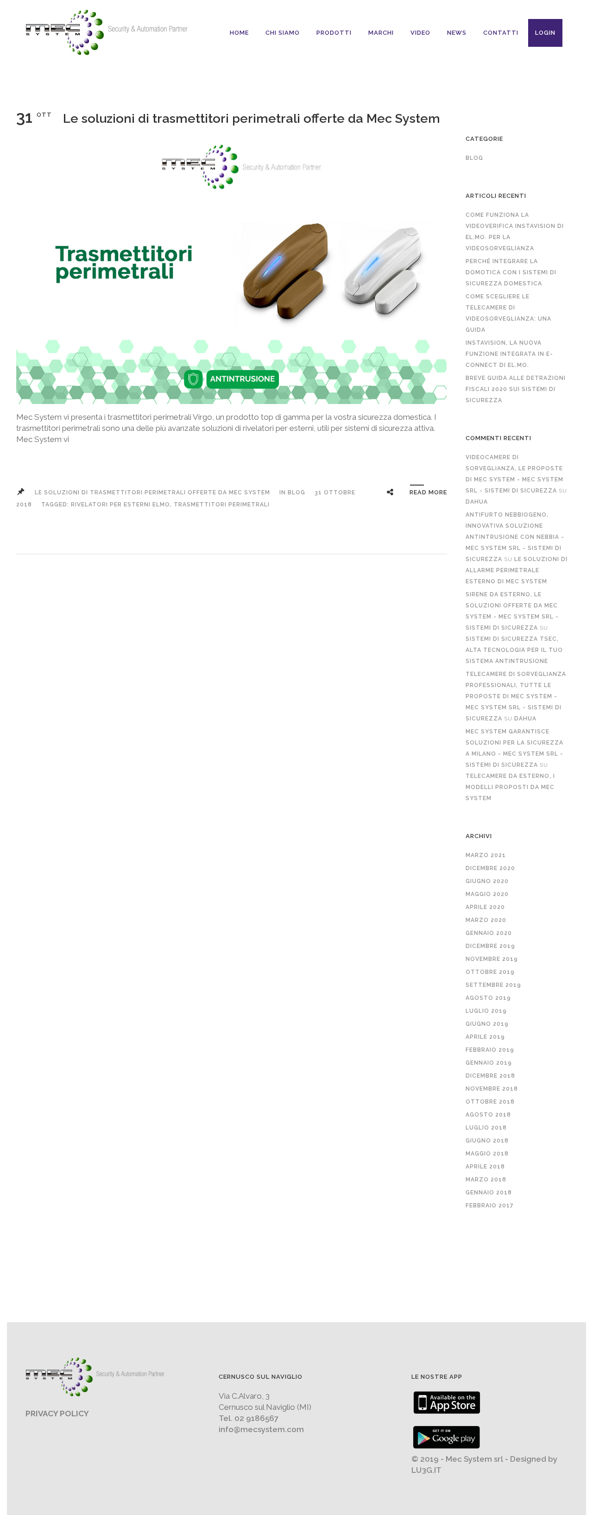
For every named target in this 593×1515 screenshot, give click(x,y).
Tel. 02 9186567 (248, 1418)
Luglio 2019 (486, 1011)
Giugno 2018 (487, 1140)
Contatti (500, 32)
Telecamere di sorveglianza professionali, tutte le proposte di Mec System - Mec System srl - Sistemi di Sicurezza (516, 696)
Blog (296, 492)
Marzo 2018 (486, 1179)
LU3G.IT (426, 1470)
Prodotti (334, 32)
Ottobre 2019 (490, 972)
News (457, 32)
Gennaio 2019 (489, 1063)
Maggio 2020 (487, 894)
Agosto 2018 (488, 1114)
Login (545, 32)
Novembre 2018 (492, 1089)
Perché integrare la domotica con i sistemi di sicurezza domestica (511, 272)
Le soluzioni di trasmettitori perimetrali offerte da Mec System (251, 118)
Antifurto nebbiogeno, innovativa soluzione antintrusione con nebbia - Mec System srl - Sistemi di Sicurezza (515, 536)
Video (420, 32)
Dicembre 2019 (490, 946)
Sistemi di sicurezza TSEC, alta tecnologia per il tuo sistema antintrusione (514, 650)
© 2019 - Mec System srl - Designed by (484, 1459)
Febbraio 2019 (490, 1050)
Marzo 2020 (486, 920)
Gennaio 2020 (489, 933)
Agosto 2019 (488, 998)
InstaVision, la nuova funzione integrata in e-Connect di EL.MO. (509, 354)
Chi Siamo (282, 32)
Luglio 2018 (486, 1127)
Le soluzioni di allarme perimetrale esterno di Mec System (517, 570)
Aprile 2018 (485, 1166)
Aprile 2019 (485, 1037)
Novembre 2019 (492, 959)
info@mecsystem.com (261, 1429)
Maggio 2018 (487, 1153)
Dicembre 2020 (490, 868)
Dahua (477, 502)
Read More (428, 492)
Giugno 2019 (487, 1024)
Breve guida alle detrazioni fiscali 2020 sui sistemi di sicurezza (516, 389)
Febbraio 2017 (490, 1205)
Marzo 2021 (486, 855)
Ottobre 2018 (490, 1101)
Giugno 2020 (487, 881)
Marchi (381, 32)
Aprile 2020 (485, 907)
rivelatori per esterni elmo (120, 504)
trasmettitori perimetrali (222, 504)
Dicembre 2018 (490, 1076)
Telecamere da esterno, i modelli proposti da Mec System (510, 787)
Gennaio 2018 (489, 1192)
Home (239, 32)
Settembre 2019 (493, 985)
